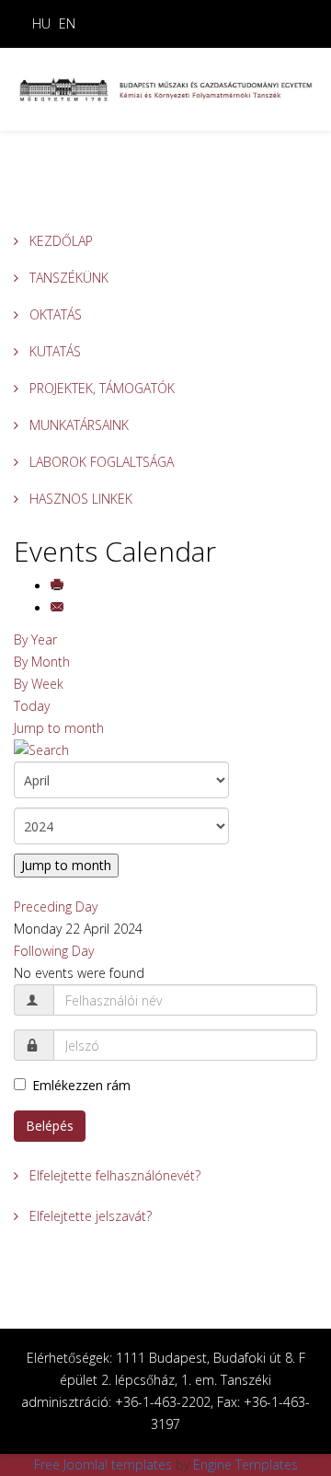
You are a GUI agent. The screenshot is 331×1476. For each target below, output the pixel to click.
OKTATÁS (54, 314)
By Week (38, 683)
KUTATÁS (53, 351)
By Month (42, 661)
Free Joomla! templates (103, 1464)
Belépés (50, 1125)
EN (67, 23)
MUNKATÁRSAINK (77, 425)
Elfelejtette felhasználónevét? (113, 1175)
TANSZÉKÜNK (67, 277)
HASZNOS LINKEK (79, 498)
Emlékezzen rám (81, 1085)
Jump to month (59, 728)
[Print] (59, 586)
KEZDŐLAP (59, 241)
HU (41, 23)
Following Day (54, 950)
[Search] (165, 750)
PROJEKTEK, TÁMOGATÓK (100, 388)
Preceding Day (55, 906)
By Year (35, 639)
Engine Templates (245, 1464)
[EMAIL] (59, 608)
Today (32, 706)
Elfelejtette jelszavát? (89, 1216)
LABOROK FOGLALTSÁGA (100, 462)
